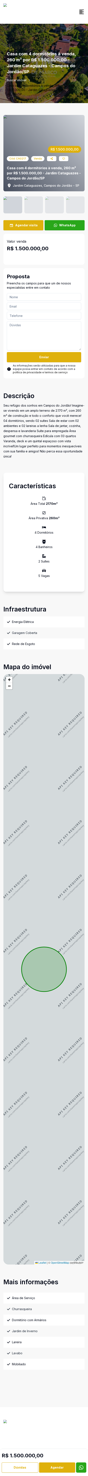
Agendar (57, 1467)
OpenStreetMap (60, 1262)
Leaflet (42, 1262)
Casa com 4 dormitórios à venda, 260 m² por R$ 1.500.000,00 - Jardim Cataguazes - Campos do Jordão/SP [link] (41, 90)
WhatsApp (67, 225)
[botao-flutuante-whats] (81, 1467)
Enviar (44, 357)
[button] (9, 680)
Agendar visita (26, 225)
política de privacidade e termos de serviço (40, 372)
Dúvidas (20, 1467)
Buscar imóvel (16, 80)
